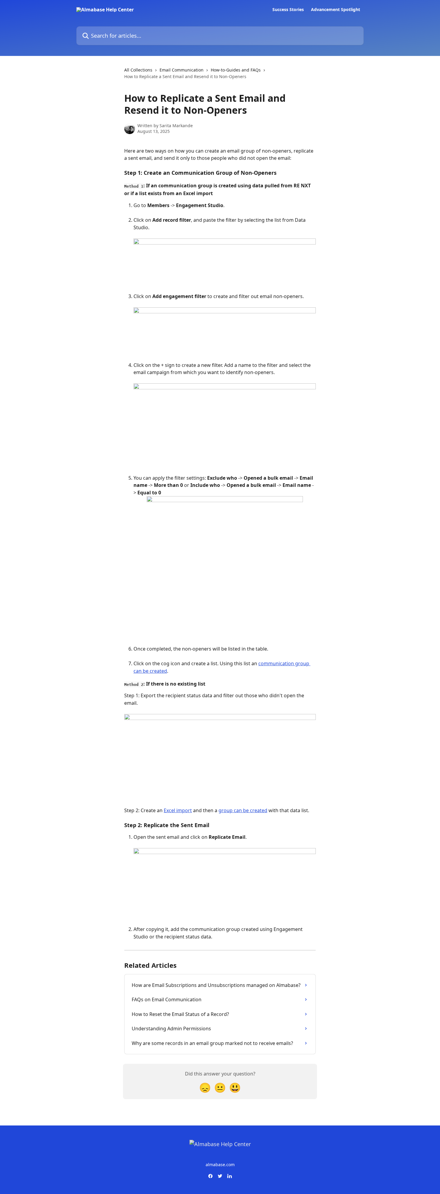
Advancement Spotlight (335, 9)
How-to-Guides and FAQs (236, 70)
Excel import (178, 810)
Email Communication (182, 70)
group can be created (243, 810)
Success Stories (288, 9)
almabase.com (220, 1164)
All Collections (138, 70)
